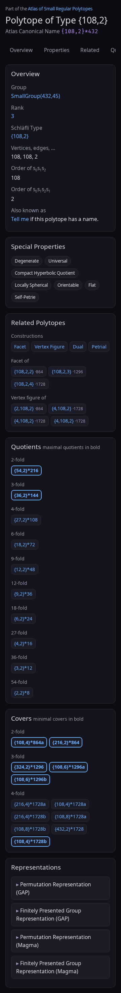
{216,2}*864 (65, 742)
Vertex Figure (50, 346)
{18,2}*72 (24, 544)
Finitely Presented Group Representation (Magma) (48, 967)
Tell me (20, 219)
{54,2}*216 (26, 470)
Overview (21, 50)
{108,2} (20, 136)
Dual (78, 346)
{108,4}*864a (29, 742)
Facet (20, 346)
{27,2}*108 (26, 519)
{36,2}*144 (26, 495)
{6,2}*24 (23, 618)
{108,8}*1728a (70, 816)
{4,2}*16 (23, 643)
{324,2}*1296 (29, 767)
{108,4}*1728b (30, 841)
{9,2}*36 (23, 594)
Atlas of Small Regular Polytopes (60, 9)
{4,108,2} (67, 408)
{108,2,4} (29, 384)
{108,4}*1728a (70, 804)
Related (89, 50)
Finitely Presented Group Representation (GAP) (48, 914)
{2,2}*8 (22, 692)
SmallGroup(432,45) (35, 96)
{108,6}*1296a (68, 767)
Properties (56, 50)
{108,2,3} (67, 371)
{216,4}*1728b (30, 816)
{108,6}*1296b (30, 779)
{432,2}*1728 (69, 829)
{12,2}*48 (24, 569)
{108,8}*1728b (30, 829)
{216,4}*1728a (30, 804)
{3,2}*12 (23, 668)
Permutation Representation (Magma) (53, 941)
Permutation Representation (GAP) (53, 888)
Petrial (99, 346)
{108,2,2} (28, 371)
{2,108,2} (28, 408)
